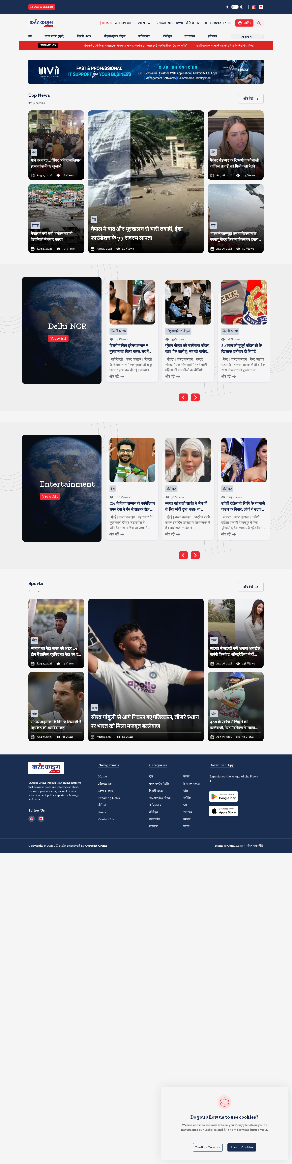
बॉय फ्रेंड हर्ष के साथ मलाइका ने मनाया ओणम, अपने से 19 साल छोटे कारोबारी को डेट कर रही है (85, 45)
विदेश (186, 826)
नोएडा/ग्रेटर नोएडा (160, 798)
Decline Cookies (207, 1147)
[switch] (235, 7)
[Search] (259, 23)
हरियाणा (153, 826)
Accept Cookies (242, 1147)
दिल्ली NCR (156, 791)
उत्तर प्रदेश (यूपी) (159, 783)
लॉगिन (247, 23)
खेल (185, 791)
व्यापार (186, 819)
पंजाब (186, 776)
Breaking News (169, 23)
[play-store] (223, 797)
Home (107, 23)
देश (151, 776)
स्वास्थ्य (187, 812)
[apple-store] (223, 811)
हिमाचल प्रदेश (191, 783)
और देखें (248, 98)
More (245, 36)
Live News (143, 23)
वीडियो (190, 23)
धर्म (185, 805)
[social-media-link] (253, 7)
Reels (202, 23)
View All (58, 338)
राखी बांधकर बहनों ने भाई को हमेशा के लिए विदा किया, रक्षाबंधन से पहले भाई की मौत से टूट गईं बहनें (199, 45)
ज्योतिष (187, 798)
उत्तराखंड (154, 819)
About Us (123, 23)
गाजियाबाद (155, 805)
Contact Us (220, 23)
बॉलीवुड (153, 812)
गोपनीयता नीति (255, 845)
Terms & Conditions (228, 845)
